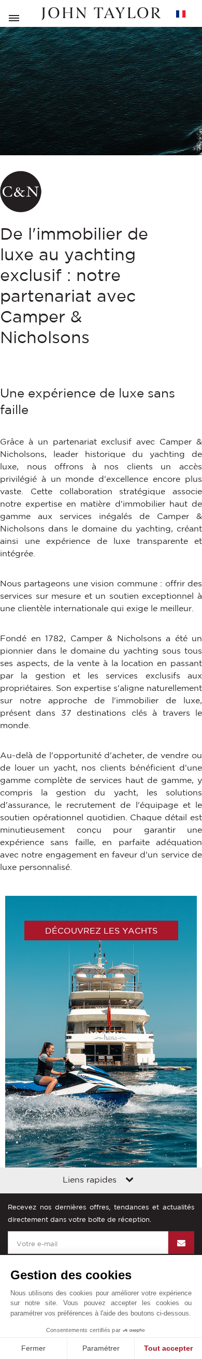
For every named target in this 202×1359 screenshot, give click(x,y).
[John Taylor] (101, 14)
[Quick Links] (129, 1180)
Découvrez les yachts (101, 930)
